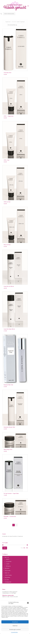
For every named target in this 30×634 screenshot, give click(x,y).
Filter (5, 548)
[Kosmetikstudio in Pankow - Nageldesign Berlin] (15, 6)
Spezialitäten (7, 577)
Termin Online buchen (9, 13)
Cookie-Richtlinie (14, 632)
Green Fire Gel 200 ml (9, 286)
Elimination (7, 568)
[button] (28, 603)
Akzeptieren (15, 622)
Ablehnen (15, 625)
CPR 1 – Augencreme (8, 116)
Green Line (7, 572)
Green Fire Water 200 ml (9, 329)
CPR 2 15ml (6, 160)
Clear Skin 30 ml (7, 72)
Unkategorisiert (8, 582)
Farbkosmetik (7, 570)
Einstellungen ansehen (15, 629)
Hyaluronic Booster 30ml (9, 427)
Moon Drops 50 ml (8, 449)
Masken (7, 563)
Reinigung (8, 566)
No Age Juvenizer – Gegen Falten (11, 493)
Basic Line (7, 557)
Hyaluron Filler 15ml (8, 384)
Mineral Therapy (8, 575)
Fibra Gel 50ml (7, 244)
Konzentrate (8, 561)
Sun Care (7, 579)
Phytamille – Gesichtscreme (10, 516)
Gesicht (7, 559)
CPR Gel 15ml (7, 201)
